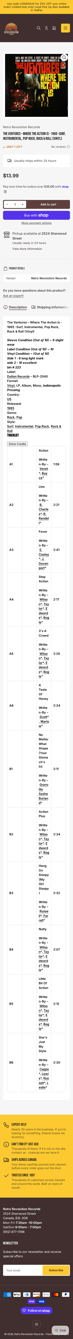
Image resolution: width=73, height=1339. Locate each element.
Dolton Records (18, 376)
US (9, 399)
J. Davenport (43, 563)
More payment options (36, 223)
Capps (44, 1069)
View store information (27, 248)
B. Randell (44, 518)
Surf (10, 426)
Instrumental (24, 426)
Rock (11, 417)
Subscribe (56, 1270)
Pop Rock (42, 426)
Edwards (43, 613)
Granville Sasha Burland (43, 794)
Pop (19, 417)
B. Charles (43, 509)
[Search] (38, 28)
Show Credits (17, 444)
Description (18, 307)
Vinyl (11, 385)
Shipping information (53, 307)
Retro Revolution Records (21, 127)
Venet (44, 469)
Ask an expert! (13, 296)
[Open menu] (65, 28)
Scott (43, 717)
